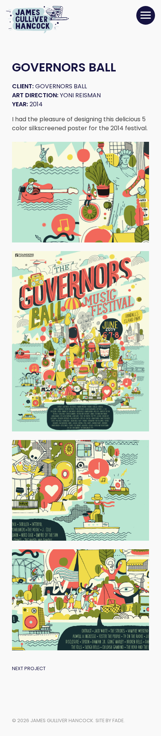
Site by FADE (109, 720)
